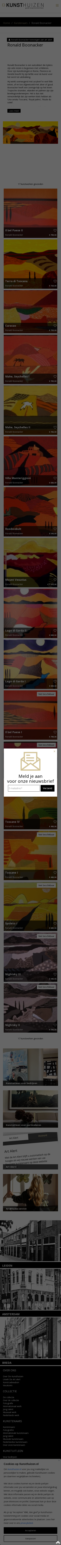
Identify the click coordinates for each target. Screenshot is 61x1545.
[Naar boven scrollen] (58, 1542)
